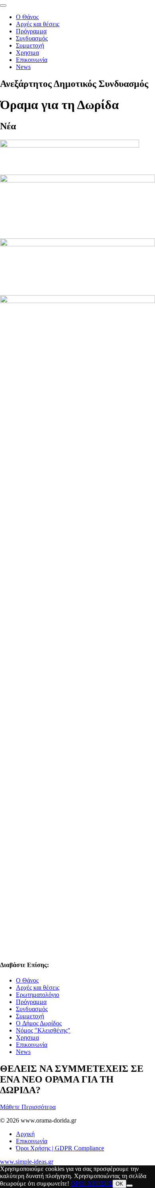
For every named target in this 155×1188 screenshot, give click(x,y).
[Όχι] (129, 1185)
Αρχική (25, 1133)
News (23, 66)
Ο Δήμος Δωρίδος (39, 1023)
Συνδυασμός (32, 38)
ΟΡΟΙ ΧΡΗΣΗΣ (91, 1183)
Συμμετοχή (30, 45)
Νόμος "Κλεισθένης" (43, 1030)
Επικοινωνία (31, 59)
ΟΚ (119, 1184)
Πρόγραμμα (31, 31)
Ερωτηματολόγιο (37, 994)
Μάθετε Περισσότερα (28, 1107)
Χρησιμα (27, 52)
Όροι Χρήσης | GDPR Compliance (60, 1148)
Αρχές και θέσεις (37, 24)
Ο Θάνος (27, 16)
